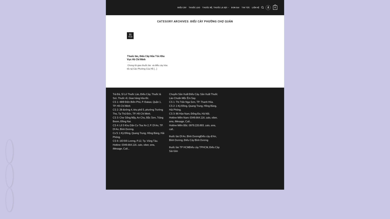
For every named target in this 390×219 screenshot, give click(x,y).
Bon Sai (235, 7)
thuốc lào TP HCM (179, 147)
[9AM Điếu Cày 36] (248, 103)
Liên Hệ (255, 7)
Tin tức (245, 7)
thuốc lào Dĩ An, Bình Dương (184, 136)
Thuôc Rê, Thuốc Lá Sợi (214, 7)
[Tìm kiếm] (262, 7)
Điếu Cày (181, 7)
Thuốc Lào (194, 7)
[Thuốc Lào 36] (192, 167)
